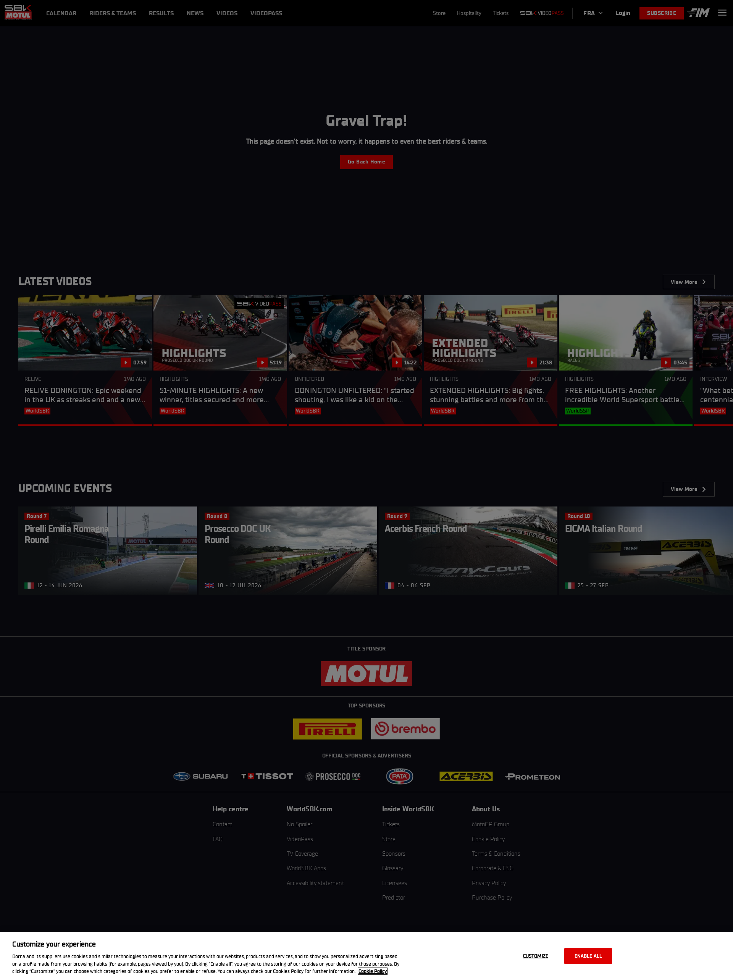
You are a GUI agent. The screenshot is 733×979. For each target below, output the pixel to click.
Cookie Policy (372, 971)
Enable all (588, 956)
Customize (535, 956)
